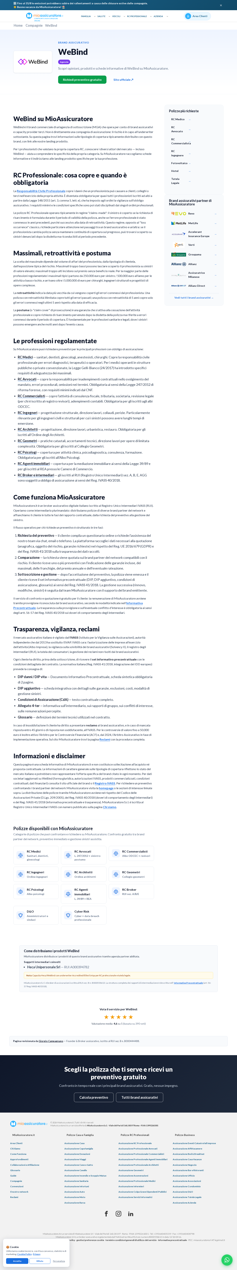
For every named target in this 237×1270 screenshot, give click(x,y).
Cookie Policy (24, 1254)
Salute (101, 16)
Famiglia (86, 16)
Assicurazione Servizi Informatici (135, 1197)
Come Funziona (18, 1154)
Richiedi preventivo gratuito (82, 79)
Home (18, 25)
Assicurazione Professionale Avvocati (137, 1148)
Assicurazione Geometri (130, 1170)
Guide (13, 1175)
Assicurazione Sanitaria (76, 1181)
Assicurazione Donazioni (77, 1154)
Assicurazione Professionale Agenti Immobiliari (142, 1159)
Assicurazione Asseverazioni (133, 1175)
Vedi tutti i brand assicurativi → (194, 297)
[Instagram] (118, 1214)
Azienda (158, 16)
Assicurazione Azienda (184, 1202)
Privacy (36, 1254)
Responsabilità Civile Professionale (41, 191)
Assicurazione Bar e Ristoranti (188, 1170)
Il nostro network (19, 1191)
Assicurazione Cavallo (75, 1170)
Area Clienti (16, 1143)
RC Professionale (137, 16)
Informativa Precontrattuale (188, 982)
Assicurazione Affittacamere (187, 1148)
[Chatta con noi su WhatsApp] (227, 1260)
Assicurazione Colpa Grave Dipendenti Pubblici (142, 1191)
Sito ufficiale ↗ (123, 79)
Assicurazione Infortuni (76, 1186)
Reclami (104, 739)
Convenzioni (16, 1186)
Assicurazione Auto (74, 1191)
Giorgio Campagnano (51, 1041)
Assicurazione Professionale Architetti (138, 1165)
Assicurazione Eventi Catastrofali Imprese (194, 1143)
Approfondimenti (19, 1159)
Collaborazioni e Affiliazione (24, 1165)
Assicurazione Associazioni (187, 1181)
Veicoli (116, 16)
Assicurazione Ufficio (184, 1175)
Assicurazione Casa (74, 1143)
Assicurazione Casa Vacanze (187, 1159)
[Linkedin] (130, 1214)
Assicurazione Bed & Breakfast (188, 1154)
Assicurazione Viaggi (75, 1159)
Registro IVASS (105, 783)
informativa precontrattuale (172, 1240)
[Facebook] (106, 1214)
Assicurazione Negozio (185, 1165)
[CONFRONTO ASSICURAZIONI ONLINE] (44, 15)
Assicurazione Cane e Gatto (78, 1165)
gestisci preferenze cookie (90, 1240)
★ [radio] (106, 1017)
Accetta (17, 1261)
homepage (106, 788)
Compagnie (34, 25)
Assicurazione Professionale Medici (136, 1181)
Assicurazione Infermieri (131, 1186)
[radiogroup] (118, 1017)
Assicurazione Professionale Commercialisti (141, 1154)
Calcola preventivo (93, 1097)
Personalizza (59, 1261)
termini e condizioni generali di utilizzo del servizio (131, 1240)
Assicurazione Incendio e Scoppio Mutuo (85, 1175)
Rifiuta (39, 1261)
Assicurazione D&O (183, 1191)
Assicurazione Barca (74, 1202)
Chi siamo (109, 807)
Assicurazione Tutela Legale (187, 1197)
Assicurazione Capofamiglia (78, 1148)
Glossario (15, 1170)
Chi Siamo (15, 1148)
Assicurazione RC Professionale (135, 1143)
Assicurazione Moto (74, 1197)
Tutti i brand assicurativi (139, 1097)
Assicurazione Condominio (187, 1186)
